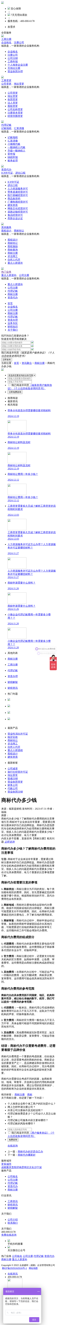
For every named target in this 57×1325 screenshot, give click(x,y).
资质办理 (13, 320)
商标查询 (13, 249)
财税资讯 (13, 1204)
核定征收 (13, 737)
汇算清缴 (19, 128)
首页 (10, 303)
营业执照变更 (15, 781)
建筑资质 (13, 205)
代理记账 (6, 125)
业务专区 (13, 323)
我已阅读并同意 (20, 385)
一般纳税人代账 (16, 147)
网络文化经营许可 (18, 208)
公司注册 (24, 275)
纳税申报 (13, 157)
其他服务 (6, 227)
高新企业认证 (15, 218)
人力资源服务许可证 (19, 702)
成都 (3, 1167)
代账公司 (13, 788)
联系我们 (13, 1223)
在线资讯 (13, 1273)
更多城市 (6, 1164)
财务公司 (13, 785)
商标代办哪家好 (26, 1155)
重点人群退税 (15, 750)
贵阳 (13, 1167)
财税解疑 (13, 1208)
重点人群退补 (15, 263)
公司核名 (13, 709)
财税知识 (13, 326)
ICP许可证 (7, 172)
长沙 (34, 1167)
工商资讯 (13, 1201)
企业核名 (6, 42)
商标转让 (19, 230)
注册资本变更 (15, 112)
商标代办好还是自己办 (30, 1151)
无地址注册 (14, 68)
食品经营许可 (15, 215)
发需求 (11, 27)
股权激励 (13, 246)
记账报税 (6, 128)
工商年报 (13, 61)
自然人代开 (14, 259)
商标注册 (13, 253)
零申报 (11, 154)
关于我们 (13, 329)
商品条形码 (14, 198)
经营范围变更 (15, 116)
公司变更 (6, 83)
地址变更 (19, 83)
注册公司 (19, 42)
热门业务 (6, 272)
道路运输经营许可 (18, 211)
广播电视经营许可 (18, 201)
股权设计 (6, 230)
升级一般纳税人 (16, 150)
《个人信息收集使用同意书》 (29, 388)
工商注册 (6, 39)
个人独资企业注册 (18, 64)
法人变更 (13, 102)
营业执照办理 (15, 71)
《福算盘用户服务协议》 (33, 352)
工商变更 (6, 80)
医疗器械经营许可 (18, 195)
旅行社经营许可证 (18, 772)
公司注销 (13, 58)
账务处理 (13, 160)
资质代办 (6, 169)
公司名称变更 (15, 109)
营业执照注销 (15, 791)
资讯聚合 (27, 363)
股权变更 (13, 106)
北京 (29, 1167)
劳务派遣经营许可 (18, 192)
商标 (29, 1094)
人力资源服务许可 (18, 188)
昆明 (24, 1167)
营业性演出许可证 (18, 733)
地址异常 (13, 775)
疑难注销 (13, 778)
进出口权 (20, 172)
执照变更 (13, 99)
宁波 (39, 1167)
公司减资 (13, 768)
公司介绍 (13, 1219)
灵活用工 (13, 256)
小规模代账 (14, 144)
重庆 (8, 1167)
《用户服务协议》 (39, 1132)
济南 (19, 1167)
